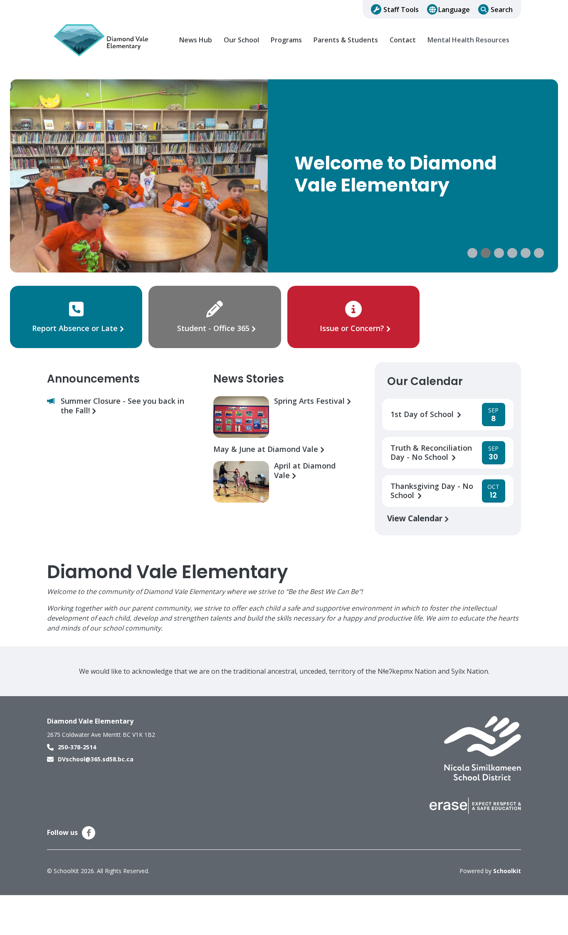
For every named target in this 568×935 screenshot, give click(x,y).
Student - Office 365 (213, 328)
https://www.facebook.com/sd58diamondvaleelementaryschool (88, 833)
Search (502, 9)
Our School (241, 40)
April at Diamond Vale (305, 470)
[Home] (103, 40)
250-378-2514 (77, 747)
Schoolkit (507, 871)
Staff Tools (401, 9)
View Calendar (416, 518)
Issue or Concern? (352, 328)
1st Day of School (423, 414)
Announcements (93, 378)
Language (454, 9)
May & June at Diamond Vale (266, 449)
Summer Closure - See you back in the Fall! (122, 405)
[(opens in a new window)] (482, 747)
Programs (286, 40)
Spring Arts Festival (310, 401)
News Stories (248, 378)
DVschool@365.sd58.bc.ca (95, 759)
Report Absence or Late (76, 328)
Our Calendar (425, 381)
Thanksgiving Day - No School (431, 491)
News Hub (195, 40)
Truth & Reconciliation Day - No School (431, 452)
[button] (472, 253)
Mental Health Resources (468, 40)
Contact (403, 40)
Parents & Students (346, 40)
